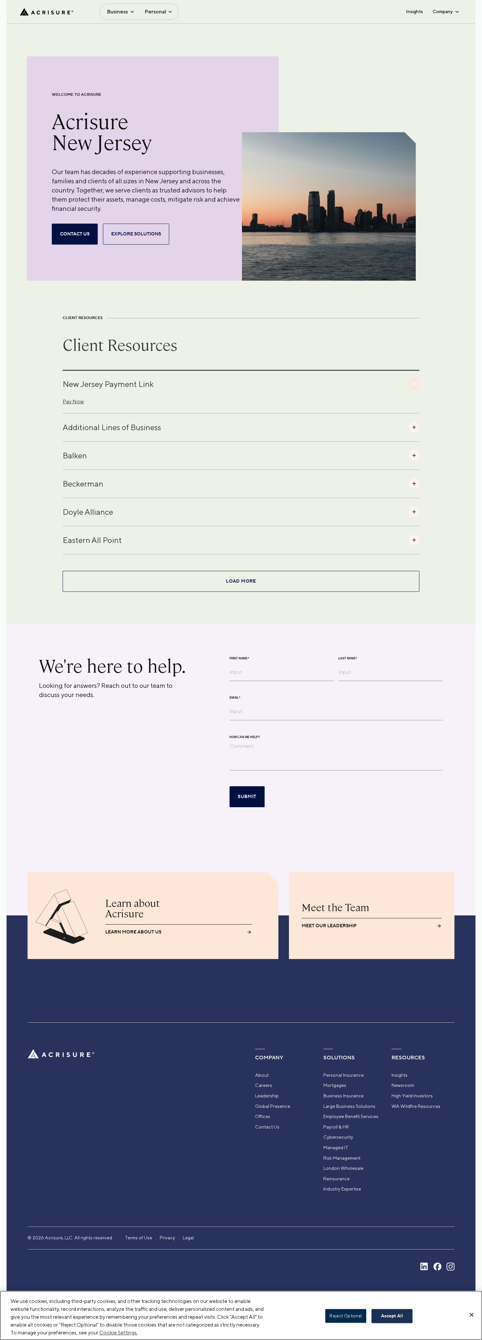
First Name (239, 658)
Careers (263, 1085)
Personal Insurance (343, 1075)
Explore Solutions (136, 234)
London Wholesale (343, 1168)
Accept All (392, 1316)
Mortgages (334, 1085)
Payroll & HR (336, 1127)
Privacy (167, 1237)
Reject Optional (346, 1315)
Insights (414, 11)
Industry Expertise (342, 1188)
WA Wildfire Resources (416, 1106)
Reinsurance (336, 1178)
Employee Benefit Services (350, 1116)
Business (117, 12)
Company (442, 11)
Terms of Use (138, 1237)
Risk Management (341, 1158)
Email (235, 697)
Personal (155, 12)
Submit (247, 797)
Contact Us (267, 1127)
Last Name (347, 658)
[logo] (46, 12)
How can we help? (245, 737)
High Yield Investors (412, 1095)
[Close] (471, 1315)
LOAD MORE (241, 581)
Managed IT (335, 1147)
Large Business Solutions (349, 1106)
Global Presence (272, 1106)
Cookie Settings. (118, 1333)
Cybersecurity (338, 1137)
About (262, 1075)
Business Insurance (343, 1095)
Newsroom (403, 1085)
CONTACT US (75, 234)
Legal (188, 1237)
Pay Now (73, 401)
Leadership (267, 1095)
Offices (262, 1116)
